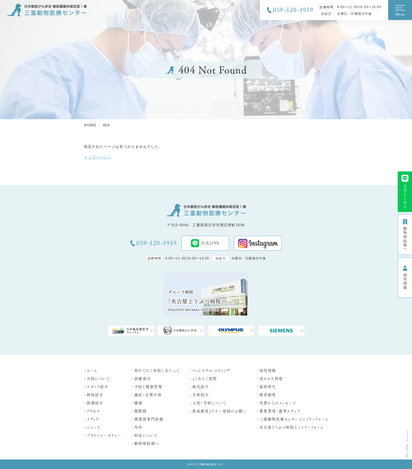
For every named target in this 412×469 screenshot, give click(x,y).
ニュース (93, 427)
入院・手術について (209, 403)
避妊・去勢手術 (148, 395)
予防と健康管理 (148, 387)
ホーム (92, 371)
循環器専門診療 (149, 419)
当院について (98, 379)
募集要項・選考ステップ (280, 411)
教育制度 (267, 395)
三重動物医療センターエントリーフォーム (293, 419)
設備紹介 (95, 403)
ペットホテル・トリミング (211, 371)
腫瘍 (138, 403)
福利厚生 (267, 387)
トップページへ (98, 157)
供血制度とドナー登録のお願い (219, 411)
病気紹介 (200, 387)
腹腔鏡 (140, 411)
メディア (93, 419)
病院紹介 (95, 395)
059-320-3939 (293, 10)
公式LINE (210, 243)
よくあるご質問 (204, 379)
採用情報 (267, 371)
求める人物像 (271, 379)
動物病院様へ (146, 444)
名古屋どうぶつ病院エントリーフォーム (291, 427)
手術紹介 (200, 395)
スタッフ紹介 (97, 387)
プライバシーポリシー (104, 435)
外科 (138, 427)
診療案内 (142, 379)
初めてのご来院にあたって (157, 371)
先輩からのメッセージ (277, 403)
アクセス (93, 411)
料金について (146, 435)
